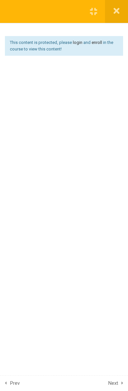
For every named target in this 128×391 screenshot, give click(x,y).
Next (113, 383)
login (77, 42)
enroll (97, 42)
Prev (15, 383)
